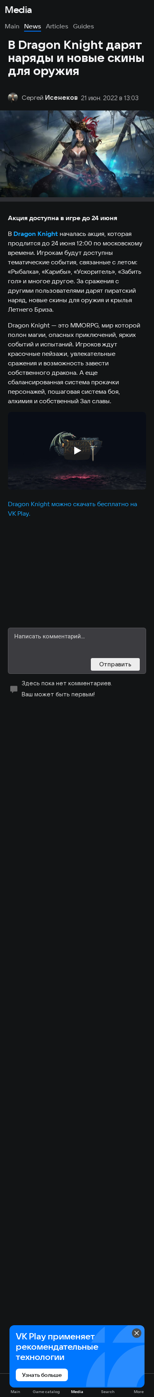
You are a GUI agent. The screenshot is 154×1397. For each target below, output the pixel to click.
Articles (57, 26)
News (32, 26)
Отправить (115, 664)
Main (12, 26)
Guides (83, 26)
